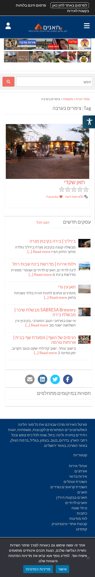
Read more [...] (38, 251)
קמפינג (81, 529)
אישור (62, 569)
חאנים (82, 492)
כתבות (82, 513)
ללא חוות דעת (74, 197)
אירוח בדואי (78, 476)
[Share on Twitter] (55, 379)
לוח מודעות (78, 518)
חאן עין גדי (67, 286)
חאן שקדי (74, 182)
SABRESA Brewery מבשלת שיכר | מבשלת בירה (45, 312)
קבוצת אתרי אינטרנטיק (69, 523)
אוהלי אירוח (78, 465)
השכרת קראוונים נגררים (68, 487)
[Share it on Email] (30, 379)
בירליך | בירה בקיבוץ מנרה (53, 240)
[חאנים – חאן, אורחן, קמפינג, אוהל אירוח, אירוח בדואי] (47, 32)
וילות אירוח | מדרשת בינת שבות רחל (44, 263)
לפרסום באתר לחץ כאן (69, 5)
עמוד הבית (83, 99)
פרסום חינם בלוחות (31, 5)
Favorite (52, 197)
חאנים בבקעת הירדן (71, 497)
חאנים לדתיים (76, 502)
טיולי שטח (79, 508)
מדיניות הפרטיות (38, 569)
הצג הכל (42, 222)
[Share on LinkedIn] (42, 379)
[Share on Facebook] (68, 379)
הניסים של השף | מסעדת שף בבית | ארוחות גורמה (44, 340)
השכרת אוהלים (75, 481)
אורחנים (80, 471)
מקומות (68, 99)
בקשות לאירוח (78, 10)
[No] (88, 557)
